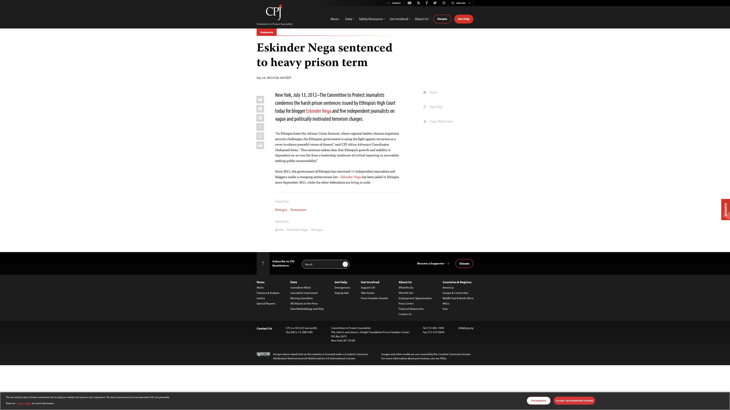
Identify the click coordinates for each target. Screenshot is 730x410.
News (260, 282)
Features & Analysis (268, 293)
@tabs (279, 230)
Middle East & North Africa (458, 298)
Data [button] (348, 19)
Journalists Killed (300, 287)
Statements (266, 32)
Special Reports (266, 303)
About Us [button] (421, 19)
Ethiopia (281, 210)
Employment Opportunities (415, 298)
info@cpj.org (465, 328)
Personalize (538, 400)
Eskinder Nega (318, 110)
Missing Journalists (301, 298)
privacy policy (24, 404)
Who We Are (406, 293)
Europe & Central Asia (455, 293)
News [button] (334, 19)
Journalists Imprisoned (303, 293)
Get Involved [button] (399, 19)
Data (293, 282)
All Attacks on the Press (304, 303)
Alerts (260, 287)
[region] (365, 401)
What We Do (406, 287)
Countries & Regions (457, 282)
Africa (446, 303)
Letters (261, 298)
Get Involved (370, 282)
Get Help (464, 19)
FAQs (443, 358)
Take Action (368, 293)
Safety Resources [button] (371, 19)
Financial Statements (411, 309)
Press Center (406, 303)
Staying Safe (342, 293)
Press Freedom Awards (374, 298)
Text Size (435, 107)
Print (433, 92)
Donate (442, 19)
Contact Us (405, 314)
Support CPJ (368, 287)
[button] (469, 3)
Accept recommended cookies (574, 400)
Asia (445, 309)
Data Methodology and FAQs (307, 309)
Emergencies (342, 287)
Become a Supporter (430, 263)
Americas (448, 287)
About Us (405, 282)
